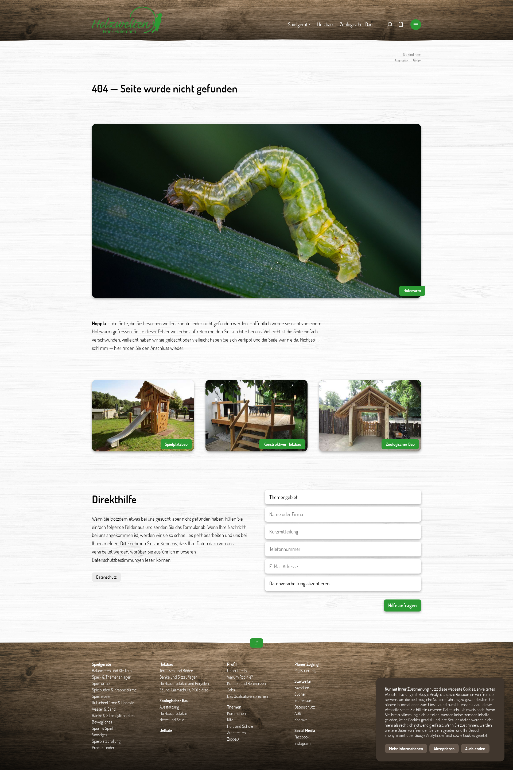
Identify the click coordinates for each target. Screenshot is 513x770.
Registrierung (305, 670)
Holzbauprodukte (173, 713)
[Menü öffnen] (415, 24)
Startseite (401, 60)
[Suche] (390, 24)
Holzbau (325, 24)
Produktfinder (103, 747)
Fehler (417, 60)
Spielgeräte (299, 24)
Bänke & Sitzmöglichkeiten (113, 715)
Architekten (236, 732)
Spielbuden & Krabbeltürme (114, 689)
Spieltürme (101, 683)
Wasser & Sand (104, 709)
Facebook (301, 737)
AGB (297, 713)
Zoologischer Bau (356, 24)
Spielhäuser (101, 696)
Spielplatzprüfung (106, 741)
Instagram (302, 743)
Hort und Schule (240, 726)
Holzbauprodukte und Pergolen (184, 683)
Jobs (231, 689)
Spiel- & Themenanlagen (111, 677)
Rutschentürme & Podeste (113, 702)
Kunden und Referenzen (246, 683)
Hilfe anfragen (402, 605)
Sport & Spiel (102, 728)
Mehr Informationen (406, 748)
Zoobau (233, 739)
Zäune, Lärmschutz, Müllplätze (184, 689)
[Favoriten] (400, 24)
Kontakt (300, 719)
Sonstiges (99, 734)
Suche (299, 694)
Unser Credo (237, 670)
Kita (230, 719)
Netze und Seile (172, 719)
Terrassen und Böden (176, 670)
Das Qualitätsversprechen (247, 696)
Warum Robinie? (240, 677)
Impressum (303, 700)
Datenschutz (106, 577)
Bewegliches (102, 722)
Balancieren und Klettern (112, 670)
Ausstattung (169, 707)
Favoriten (301, 687)
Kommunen (236, 713)
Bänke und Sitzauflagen (178, 677)
